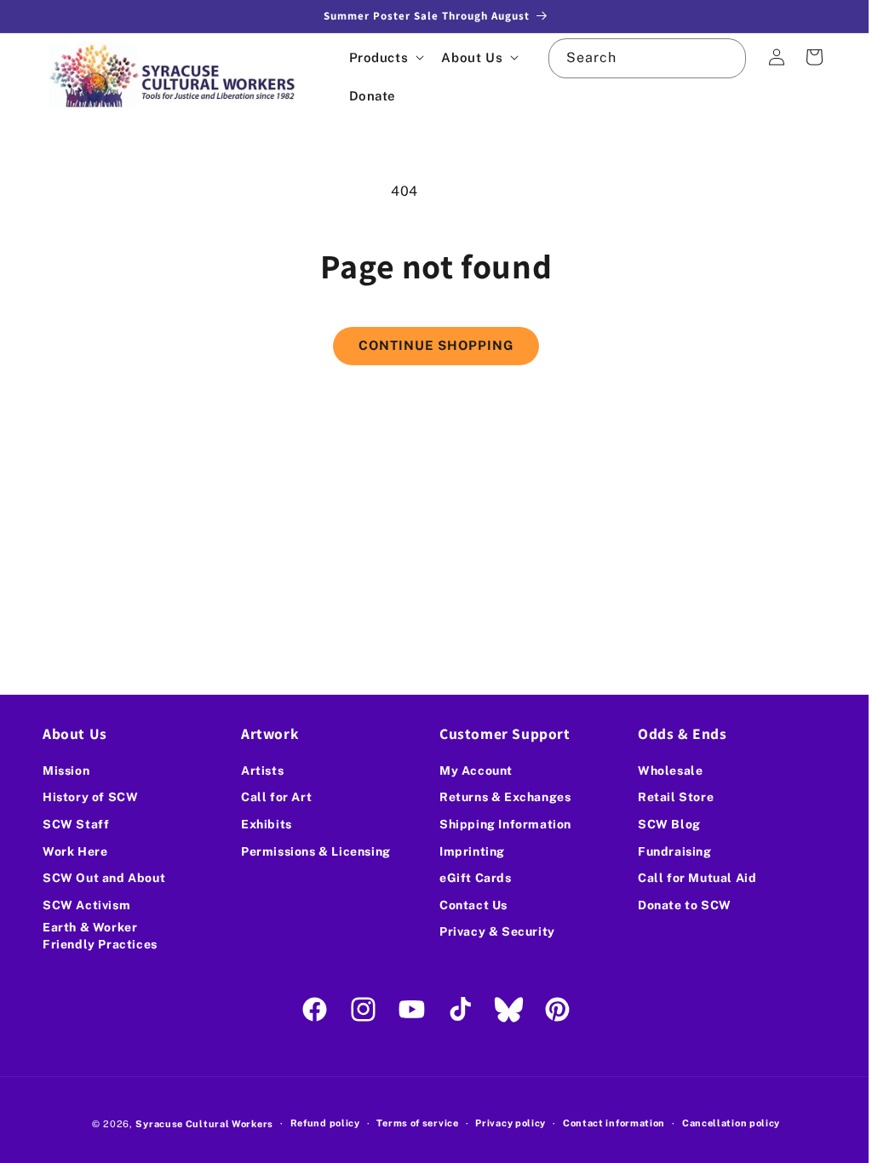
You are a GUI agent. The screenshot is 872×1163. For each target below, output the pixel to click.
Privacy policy (504, 1123)
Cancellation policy (724, 1123)
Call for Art (273, 797)
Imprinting (466, 851)
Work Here (75, 851)
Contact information (607, 1123)
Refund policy (318, 1123)
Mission (66, 770)
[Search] (713, 58)
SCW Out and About (104, 878)
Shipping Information (499, 824)
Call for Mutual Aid (687, 878)
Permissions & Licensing (312, 851)
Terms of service (411, 1123)
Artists (259, 770)
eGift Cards (469, 878)
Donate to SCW (675, 905)
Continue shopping (430, 345)
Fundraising (665, 851)
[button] (385, 57)
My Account (470, 770)
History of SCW (90, 797)
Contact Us (467, 905)
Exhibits (263, 824)
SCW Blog (659, 824)
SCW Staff (76, 824)
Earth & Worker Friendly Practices (100, 935)
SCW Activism (86, 905)
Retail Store (666, 797)
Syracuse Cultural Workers (198, 1124)
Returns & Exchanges (499, 797)
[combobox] (637, 58)
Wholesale (660, 770)
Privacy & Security (491, 931)
